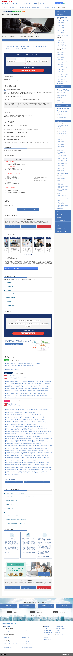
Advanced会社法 (18, 453)
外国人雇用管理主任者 (62, 203)
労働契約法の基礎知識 (36, 469)
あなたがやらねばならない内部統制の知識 (25, 471)
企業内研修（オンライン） (63, 115)
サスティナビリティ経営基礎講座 (20, 395)
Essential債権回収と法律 (34, 431)
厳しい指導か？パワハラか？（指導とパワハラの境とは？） (34, 459)
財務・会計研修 (61, 22)
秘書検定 (59, 192)
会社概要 (58, 630)
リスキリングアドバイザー (63, 160)
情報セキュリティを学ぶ (62, 81)
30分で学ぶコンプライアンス (12, 404)
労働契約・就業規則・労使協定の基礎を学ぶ (32, 465)
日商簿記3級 (60, 128)
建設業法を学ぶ (31, 365)
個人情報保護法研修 (47, 381)
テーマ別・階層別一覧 (62, 17)
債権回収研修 (18, 383)
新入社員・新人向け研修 (62, 45)
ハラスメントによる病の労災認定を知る (30, 462)
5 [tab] (31, 254)
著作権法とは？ (16, 428)
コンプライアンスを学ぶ (10, 363)
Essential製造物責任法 (27, 457)
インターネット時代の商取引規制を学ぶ (34, 414)
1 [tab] (24, 254)
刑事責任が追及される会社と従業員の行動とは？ (15, 414)
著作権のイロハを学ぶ (32, 424)
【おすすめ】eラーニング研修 (63, 90)
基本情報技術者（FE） (62, 144)
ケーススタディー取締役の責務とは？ (13, 448)
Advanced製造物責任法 (38, 457)
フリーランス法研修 (10, 383)
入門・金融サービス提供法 (26, 440)
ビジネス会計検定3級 (62, 131)
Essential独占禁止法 (10, 422)
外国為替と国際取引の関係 (39, 434)
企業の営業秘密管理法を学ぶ (11, 416)
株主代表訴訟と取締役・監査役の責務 (27, 445)
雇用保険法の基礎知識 (33, 467)
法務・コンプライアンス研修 (50, 7)
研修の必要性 (29, 44)
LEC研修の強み (17, 46)
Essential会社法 (9, 453)
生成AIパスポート (61, 150)
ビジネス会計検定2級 (62, 133)
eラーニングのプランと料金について (11, 643)
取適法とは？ (48, 422)
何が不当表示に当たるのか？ (28, 455)
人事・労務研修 (61, 27)
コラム (45, 628)
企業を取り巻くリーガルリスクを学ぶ (26, 416)
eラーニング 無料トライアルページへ (27, 226)
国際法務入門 (22, 436)
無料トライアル (46, 605)
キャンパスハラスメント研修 (33, 395)
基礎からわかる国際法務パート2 (27, 433)
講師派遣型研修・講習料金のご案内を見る (27, 209)
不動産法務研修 (37, 385)
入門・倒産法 (25, 431)
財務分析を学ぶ (61, 62)
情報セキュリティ (39, 472)
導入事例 (59, 217)
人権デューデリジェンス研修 (12, 378)
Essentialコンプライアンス (25, 409)
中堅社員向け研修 (27, 481)
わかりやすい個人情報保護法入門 (42, 455)
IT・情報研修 (60, 33)
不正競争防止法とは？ (33, 428)
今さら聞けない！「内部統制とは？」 (13, 474)
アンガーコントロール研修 (11, 397)
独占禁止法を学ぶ (22, 365)
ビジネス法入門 (9, 421)
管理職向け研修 (36, 481)
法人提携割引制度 (47, 630)
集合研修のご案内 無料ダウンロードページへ (12, 226)
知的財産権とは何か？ (44, 428)
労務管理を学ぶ (61, 71)
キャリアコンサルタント (62, 158)
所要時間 (35, 44)
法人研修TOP (4, 7)
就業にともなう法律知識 (47, 465)
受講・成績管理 (61, 99)
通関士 (59, 193)
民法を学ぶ (30, 363)
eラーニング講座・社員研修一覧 (24, 7)
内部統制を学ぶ (61, 64)
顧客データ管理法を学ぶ (30, 412)
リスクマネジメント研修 (44, 386)
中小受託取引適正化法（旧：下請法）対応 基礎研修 (16, 377)
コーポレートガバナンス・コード (28, 472)
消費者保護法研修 (48, 383)
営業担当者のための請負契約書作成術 (24, 441)
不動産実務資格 (61, 184)
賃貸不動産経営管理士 (62, 170)
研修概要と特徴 (15, 44)
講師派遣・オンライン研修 (37, 7)
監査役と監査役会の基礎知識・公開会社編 (44, 445)
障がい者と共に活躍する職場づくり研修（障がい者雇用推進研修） (36, 390)
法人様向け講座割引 (61, 223)
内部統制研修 (8, 390)
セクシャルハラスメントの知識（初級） (13, 460)
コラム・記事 (60, 214)
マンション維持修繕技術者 (63, 173)
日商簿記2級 (60, 130)
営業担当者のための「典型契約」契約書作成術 (41, 441)
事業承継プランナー (61, 202)
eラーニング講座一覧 (25, 641)
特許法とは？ (24, 428)
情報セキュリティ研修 (18, 390)
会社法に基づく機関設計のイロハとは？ (40, 450)
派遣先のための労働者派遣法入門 (12, 464)
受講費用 (48, 44)
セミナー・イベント (61, 225)
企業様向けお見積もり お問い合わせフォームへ (43, 226)
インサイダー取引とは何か (11, 419)
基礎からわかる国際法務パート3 (41, 433)
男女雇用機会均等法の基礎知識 (45, 467)
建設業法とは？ (30, 422)
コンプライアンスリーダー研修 (31, 388)
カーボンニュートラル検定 (63, 198)
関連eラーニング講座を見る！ (34, 39)
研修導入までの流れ (36, 46)
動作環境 (59, 100)
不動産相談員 (60, 177)
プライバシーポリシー (60, 634)
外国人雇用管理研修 (10, 391)
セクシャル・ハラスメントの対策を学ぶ (13, 459)
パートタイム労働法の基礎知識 (24, 469)
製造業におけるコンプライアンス (12, 417)
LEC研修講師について (26, 46)
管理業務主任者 (61, 168)
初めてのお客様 (60, 11)
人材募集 (58, 632)
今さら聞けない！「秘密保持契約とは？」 (41, 410)
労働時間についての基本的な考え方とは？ (14, 465)
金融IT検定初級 (61, 141)
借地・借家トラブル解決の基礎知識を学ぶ (34, 436)
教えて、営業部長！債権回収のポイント (13, 429)
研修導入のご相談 (9, 46)
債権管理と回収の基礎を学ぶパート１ (30, 429)
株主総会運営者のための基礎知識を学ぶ (29, 452)
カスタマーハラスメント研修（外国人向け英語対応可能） (35, 393)
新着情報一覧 (46, 626)
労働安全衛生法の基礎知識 (22, 467)
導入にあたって (61, 97)
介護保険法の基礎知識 (47, 469)
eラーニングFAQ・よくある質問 (27, 643)
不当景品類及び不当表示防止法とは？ (13, 455)
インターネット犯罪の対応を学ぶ (40, 417)
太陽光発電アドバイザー (62, 178)
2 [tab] (26, 254)
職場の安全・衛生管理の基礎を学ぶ (41, 464)
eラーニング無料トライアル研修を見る (43, 574)
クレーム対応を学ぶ (61, 79)
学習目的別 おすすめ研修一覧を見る (13, 369)
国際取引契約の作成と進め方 (11, 434)
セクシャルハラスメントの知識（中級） (30, 460)
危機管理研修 (8, 395)
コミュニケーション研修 (62, 23)
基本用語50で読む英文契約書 (11, 436)
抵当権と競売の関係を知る (11, 438)
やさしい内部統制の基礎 (10, 471)
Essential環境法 (26, 453)
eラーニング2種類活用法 (62, 92)
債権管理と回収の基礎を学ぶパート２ (13, 431)
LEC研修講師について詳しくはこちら (13, 268)
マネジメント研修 (61, 25)
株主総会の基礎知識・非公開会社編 (13, 452)
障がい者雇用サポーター (62, 163)
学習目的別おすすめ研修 (62, 48)
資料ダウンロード (60, 211)
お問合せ (44, 46)
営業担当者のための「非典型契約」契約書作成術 (32, 443)
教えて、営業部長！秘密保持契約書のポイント (15, 412)
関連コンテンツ (8, 48)
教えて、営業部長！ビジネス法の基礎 (25, 419)
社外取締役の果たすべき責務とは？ (43, 448)
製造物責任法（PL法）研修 (11, 385)
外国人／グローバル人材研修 (63, 35)
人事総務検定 (60, 161)
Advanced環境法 (35, 453)
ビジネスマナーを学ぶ (62, 77)
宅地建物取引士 (61, 165)
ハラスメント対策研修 (10, 388)
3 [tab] (28, 254)
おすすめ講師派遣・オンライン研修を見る (13, 344)
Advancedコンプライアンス (11, 410)
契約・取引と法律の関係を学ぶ (40, 419)
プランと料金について (62, 95)
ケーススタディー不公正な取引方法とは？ (38, 421)
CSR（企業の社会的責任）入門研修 (12, 381)
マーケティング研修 (61, 30)
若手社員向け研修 (18, 481)
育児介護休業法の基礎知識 (11, 469)
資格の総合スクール (60, 626)
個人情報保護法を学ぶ (22, 363)
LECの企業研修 (12, 7)
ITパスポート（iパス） (62, 142)
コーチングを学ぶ (61, 66)
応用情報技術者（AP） (62, 146)
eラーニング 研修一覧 (62, 89)
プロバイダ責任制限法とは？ (26, 417)
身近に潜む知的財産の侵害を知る (32, 426)
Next (53, 245)
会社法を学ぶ (37, 363)
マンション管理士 (61, 166)
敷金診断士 (60, 171)
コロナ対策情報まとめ (61, 231)
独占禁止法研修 (29, 385)
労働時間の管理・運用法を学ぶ (26, 464)
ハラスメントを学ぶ (61, 69)
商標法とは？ (8, 428)
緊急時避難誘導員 (61, 197)
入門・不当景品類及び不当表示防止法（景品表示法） (16, 424)
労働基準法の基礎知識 (10, 467)
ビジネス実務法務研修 (11, 375)
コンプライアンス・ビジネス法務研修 (30, 386)
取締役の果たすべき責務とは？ (12, 450)
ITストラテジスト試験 (62, 155)
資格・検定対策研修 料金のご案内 (27, 647)
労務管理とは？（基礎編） (45, 462)
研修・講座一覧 (60, 14)
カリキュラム (42, 44)
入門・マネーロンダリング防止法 (12, 440)
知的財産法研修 (21, 385)
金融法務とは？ (43, 440)
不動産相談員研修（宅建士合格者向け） (13, 386)
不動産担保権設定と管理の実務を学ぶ (25, 438)
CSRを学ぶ (60, 72)
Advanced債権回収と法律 (46, 431)
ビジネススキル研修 (61, 32)
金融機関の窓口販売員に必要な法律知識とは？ (43, 438)
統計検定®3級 (60, 139)
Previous (3, 245)
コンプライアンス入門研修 (34, 391)
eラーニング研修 (60, 86)
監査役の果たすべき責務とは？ (30, 447)
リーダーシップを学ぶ (62, 76)
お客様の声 (25, 48)
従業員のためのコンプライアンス (25, 410)
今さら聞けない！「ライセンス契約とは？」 (40, 409)
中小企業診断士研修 (61, 156)
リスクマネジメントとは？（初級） (42, 471)
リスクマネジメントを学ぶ (63, 67)
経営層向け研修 (45, 481)
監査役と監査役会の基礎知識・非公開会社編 (14, 447)
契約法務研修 (24, 381)
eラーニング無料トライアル (63, 93)
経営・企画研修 (61, 28)
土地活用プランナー (61, 180)
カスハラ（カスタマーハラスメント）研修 (14, 393)
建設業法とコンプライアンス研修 (35, 381)
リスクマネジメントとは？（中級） (13, 472)
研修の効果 (22, 44)
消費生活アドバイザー (62, 195)
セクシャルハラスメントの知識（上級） (13, 462)
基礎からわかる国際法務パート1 (12, 433)
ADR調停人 (60, 175)
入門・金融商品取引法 (10, 441)
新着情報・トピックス (61, 228)
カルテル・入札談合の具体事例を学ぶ (21, 421)
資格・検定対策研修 (61, 121)
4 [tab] (30, 254)
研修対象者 (8, 44)
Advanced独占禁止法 (20, 422)
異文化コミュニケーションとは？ (25, 434)
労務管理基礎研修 (20, 388)
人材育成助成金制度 (61, 220)
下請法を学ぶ (60, 56)
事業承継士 (60, 200)
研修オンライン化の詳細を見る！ (9, 39)
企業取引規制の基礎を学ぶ (40, 416)
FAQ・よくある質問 (17, 48)
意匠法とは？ (42, 426)
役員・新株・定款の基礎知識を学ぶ (45, 452)
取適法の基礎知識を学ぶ (39, 422)
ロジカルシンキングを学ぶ (63, 74)
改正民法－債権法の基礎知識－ (12, 445)
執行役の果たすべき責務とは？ (28, 448)
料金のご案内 (60, 114)
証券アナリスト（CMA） (62, 137)
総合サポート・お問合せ (60, 628)
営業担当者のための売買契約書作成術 (13, 443)
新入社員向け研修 (9, 481)
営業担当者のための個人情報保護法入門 (14, 405)
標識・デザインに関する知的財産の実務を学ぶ (15, 426)
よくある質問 (60, 83)
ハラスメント (9, 403)
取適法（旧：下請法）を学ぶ (11, 365)
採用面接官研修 (44, 395)
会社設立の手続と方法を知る (25, 450)
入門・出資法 (35, 440)
